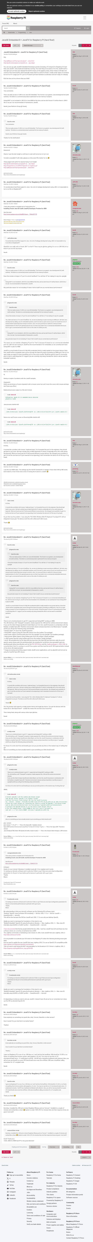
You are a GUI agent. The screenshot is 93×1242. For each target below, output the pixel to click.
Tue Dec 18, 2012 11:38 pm (11, 147)
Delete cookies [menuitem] (76, 1165)
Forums (68, 1205)
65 (76, 88)
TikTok (11, 1185)
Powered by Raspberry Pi (54, 1200)
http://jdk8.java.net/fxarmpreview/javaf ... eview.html (19, 61)
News (28, 1175)
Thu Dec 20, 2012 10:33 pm (11, 759)
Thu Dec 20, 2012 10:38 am (11, 539)
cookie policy (39, 5)
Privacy (29, 1218)
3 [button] (86, 45)
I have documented (9, 929)
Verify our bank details (34, 1224)
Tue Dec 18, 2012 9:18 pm (10, 88)
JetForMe (75, 182)
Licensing (30, 1213)
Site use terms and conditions (36, 1204)
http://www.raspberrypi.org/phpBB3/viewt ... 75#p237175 (20, 214)
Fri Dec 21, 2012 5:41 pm (10, 893)
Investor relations (32, 1178)
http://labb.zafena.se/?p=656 (12, 934)
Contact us (30, 1181)
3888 (77, 267)
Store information (71, 1216)
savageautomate (77, 208)
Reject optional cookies (37, 11)
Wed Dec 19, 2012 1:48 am (10, 203)
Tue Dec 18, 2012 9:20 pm (10, 116)
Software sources (72, 1197)
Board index (5, 1165)
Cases (48, 1228)
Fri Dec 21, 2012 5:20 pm (10, 847)
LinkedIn (12, 1195)
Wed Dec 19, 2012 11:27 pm (11, 495)
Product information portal (74, 1194)
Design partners (51, 1203)
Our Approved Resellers (34, 1189)
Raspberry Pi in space (53, 1197)
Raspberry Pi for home (53, 1175)
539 (77, 545)
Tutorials (49, 1178)
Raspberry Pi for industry (54, 1186)
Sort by (48, 1147)
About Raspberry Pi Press (74, 1224)
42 (76, 668)
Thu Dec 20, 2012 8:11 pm (10, 668)
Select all (13, 394)
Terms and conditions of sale (36, 1215)
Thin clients (50, 1194)
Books (68, 1232)
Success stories (51, 1206)
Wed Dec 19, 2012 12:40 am (11, 184)
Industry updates (51, 1192)
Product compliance (52, 1189)
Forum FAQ (5, 23)
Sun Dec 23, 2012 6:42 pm (10, 1105)
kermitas (75, 1012)
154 (77, 854)
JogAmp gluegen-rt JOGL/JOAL (56, 644)
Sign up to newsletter (16, 1175)
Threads (12, 1182)
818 (77, 471)
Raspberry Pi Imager (72, 1181)
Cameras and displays (53, 1219)
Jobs (28, 1192)
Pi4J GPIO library (37, 644)
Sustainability (31, 1198)
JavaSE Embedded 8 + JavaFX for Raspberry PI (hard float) (28, 40)
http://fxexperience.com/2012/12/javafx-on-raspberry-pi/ (20, 165)
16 (76, 1105)
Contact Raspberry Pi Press (75, 1238)
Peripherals (50, 1231)
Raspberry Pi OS (71, 1184)
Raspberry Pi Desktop (73, 1178)
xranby (74, 543)
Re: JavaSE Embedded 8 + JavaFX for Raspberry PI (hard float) (27, 86)
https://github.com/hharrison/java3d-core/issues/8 (19, 944)
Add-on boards (51, 1222)
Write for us (70, 1235)
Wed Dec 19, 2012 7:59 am (10, 262)
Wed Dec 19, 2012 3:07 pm (11, 297)
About (15, 23)
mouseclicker (76, 1103)
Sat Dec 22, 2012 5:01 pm (10, 1034)
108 (77, 1014)
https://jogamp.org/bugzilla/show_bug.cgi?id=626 (18, 948)
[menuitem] (86, 28)
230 (77, 211)
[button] (89, 45)
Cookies (29, 1210)
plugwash (75, 259)
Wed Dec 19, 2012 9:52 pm (11, 443)
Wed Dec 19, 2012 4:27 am (10, 232)
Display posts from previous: (24, 1147)
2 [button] (83, 45)
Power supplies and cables (55, 1225)
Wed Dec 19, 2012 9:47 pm (11, 371)
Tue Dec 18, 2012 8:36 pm (10, 54)
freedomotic (76, 851)
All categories (70, 1192)
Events (68, 1208)
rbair (74, 52)
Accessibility (31, 1195)
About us (29, 1187)
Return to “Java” (8, 1157)
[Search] (28, 28)
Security (29, 1221)
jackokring (75, 468)
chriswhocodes (77, 155)
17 (76, 184)
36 (76, 157)
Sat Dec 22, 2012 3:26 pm (10, 1014)
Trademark (30, 1184)
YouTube (12, 1188)
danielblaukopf (76, 666)
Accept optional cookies (16, 11)
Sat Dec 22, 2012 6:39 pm (10, 1075)
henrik (74, 85)
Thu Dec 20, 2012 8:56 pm (10, 726)
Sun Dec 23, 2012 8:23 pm (10, 1124)
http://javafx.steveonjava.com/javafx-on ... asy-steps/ (19, 63)
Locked (7, 45)
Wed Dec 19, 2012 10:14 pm (11, 467)
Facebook (12, 1198)
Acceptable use (32, 1207)
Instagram (12, 1192)
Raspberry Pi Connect (73, 1175)
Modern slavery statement (35, 1201)
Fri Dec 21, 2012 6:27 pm (10, 965)
